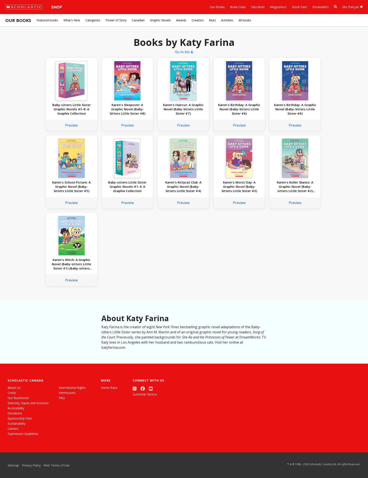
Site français (351, 7)
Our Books (217, 7)
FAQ (62, 398)
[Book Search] (335, 6)
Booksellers (320, 7)
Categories (92, 20)
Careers (13, 429)
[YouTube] (151, 388)
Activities (227, 20)
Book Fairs (299, 7)
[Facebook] (143, 388)
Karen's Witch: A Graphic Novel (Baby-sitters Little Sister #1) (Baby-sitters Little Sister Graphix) (71, 264)
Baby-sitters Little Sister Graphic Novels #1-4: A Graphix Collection (127, 186)
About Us (14, 388)
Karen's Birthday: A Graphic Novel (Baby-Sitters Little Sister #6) (239, 109)
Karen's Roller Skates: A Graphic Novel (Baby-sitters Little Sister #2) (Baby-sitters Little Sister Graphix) (295, 186)
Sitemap (13, 465)
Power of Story (116, 20)
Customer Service (145, 394)
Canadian (138, 20)
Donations (15, 413)
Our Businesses (18, 398)
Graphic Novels (160, 20)
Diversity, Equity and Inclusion (28, 403)
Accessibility (16, 408)
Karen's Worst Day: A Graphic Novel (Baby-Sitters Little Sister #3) (239, 186)
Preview (71, 125)
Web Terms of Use (57, 465)
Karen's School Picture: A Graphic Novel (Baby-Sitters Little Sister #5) (71, 186)
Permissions (67, 393)
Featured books (47, 20)
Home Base (109, 388)
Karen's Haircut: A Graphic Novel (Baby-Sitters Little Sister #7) (183, 109)
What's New (71, 20)
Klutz (212, 20)
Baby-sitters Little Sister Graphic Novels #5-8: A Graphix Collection (71, 109)
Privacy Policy (31, 465)
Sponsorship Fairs (20, 418)
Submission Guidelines (23, 434)
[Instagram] (135, 388)
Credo (12, 393)
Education (258, 7)
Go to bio (183, 52)
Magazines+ (278, 7)
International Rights (72, 388)
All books (245, 20)
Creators (198, 20)
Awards (181, 20)
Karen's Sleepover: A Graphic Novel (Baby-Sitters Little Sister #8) (127, 109)
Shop (56, 7)
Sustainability (17, 423)
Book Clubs (238, 7)
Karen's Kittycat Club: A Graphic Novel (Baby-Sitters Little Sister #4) (183, 186)
